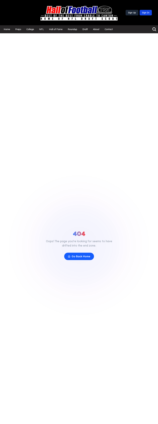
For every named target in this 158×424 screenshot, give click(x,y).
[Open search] (154, 29)
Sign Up (132, 12)
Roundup (72, 29)
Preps (18, 29)
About (96, 29)
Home (7, 29)
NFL (41, 29)
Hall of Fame (55, 29)
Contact (109, 29)
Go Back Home (81, 256)
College (30, 29)
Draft (85, 29)
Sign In (145, 12)
